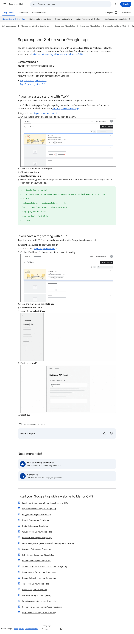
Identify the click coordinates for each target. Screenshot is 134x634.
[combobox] (74, 4)
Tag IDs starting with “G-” (32, 84)
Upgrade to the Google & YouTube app (39, 613)
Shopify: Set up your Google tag (36, 561)
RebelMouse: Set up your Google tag (38, 555)
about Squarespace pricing (65, 108)
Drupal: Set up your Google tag (35, 520)
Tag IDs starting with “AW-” (33, 80)
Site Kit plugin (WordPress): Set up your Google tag (44, 566)
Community (23, 12)
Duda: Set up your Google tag (35, 526)
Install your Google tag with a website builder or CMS (56, 54)
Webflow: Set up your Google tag (36, 595)
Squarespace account (44, 113)
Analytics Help (16, 4)
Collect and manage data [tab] (40, 19)
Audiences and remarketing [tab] (117, 19)
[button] (5, 4)
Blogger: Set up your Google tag (36, 514)
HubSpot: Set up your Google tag (37, 537)
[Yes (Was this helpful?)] (104, 433)
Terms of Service (31, 629)
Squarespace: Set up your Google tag (39, 572)
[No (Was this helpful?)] (111, 433)
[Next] (128, 19)
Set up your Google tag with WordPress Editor (42, 607)
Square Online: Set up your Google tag (39, 578)
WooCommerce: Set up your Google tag (39, 601)
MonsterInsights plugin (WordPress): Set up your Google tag (48, 543)
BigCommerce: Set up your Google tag (39, 509)
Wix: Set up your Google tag (34, 589)
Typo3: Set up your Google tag (35, 584)
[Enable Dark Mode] (61, 629)
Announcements (39, 12)
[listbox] (49, 629)
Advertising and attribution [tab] (88, 19)
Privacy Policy (19, 629)
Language (47, 626)
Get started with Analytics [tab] (13, 19)
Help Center (9, 12)
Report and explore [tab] (63, 19)
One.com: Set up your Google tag (37, 549)
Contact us (126, 12)
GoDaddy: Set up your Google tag (37, 532)
